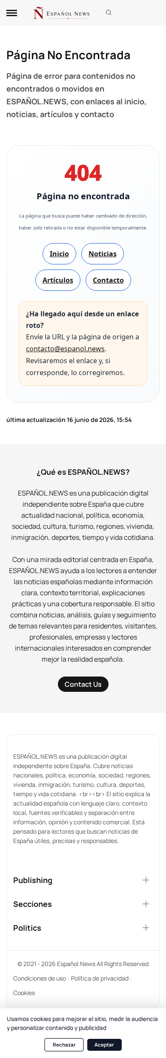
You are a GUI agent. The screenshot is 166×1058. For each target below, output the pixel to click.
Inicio (59, 253)
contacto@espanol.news (65, 348)
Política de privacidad (100, 978)
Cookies (24, 993)
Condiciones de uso (39, 978)
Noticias (103, 253)
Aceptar (104, 1044)
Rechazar (64, 1044)
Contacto (108, 280)
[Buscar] (109, 13)
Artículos (58, 280)
